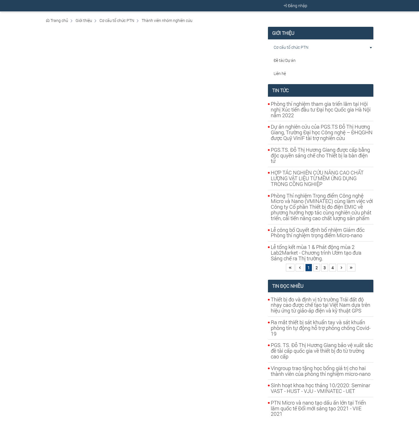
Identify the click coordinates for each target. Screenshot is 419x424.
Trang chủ (59, 20)
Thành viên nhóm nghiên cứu (167, 20)
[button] (370, 47)
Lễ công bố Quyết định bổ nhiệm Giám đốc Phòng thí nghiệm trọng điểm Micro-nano (318, 232)
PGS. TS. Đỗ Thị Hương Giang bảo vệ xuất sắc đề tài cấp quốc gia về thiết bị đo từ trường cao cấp (322, 351)
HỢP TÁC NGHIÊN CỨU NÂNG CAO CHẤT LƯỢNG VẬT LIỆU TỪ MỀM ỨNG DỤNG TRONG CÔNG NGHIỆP (317, 178)
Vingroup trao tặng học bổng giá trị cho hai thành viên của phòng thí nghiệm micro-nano (321, 371)
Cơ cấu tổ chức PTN (116, 20)
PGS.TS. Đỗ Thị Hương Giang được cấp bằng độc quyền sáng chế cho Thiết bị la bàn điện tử (320, 155)
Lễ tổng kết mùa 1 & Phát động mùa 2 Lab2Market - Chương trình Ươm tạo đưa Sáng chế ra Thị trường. (316, 253)
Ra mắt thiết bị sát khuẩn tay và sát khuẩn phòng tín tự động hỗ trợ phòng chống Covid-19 (321, 328)
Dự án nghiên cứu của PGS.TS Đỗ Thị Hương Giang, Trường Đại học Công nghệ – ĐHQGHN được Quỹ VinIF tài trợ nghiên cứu (322, 132)
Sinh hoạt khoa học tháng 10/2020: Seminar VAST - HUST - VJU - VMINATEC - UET (320, 388)
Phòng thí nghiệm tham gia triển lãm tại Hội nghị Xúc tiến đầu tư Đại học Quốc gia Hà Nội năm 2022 (321, 109)
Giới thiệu (84, 20)
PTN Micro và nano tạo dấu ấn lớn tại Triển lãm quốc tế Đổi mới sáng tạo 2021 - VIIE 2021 (318, 408)
